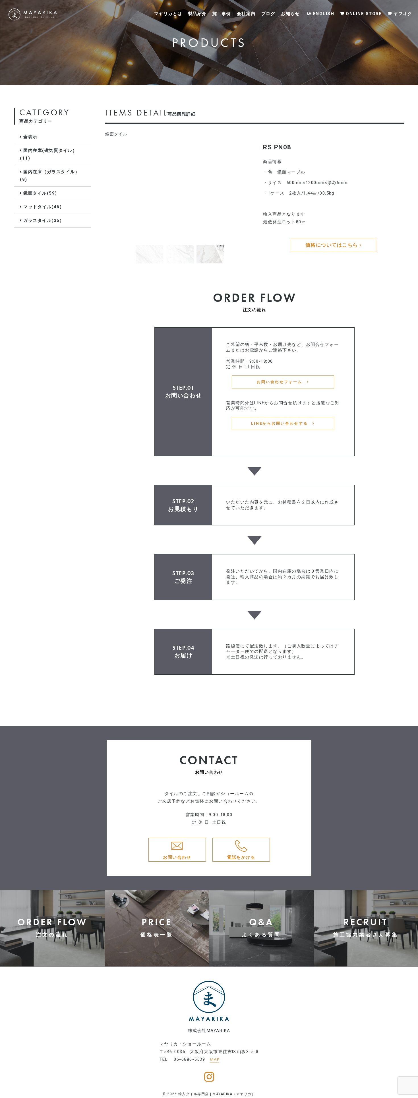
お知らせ (290, 13)
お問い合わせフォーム (282, 382)
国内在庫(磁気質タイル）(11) (48, 154)
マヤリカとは (168, 13)
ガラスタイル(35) (42, 220)
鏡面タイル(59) (39, 193)
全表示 (30, 136)
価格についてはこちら (332, 245)
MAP (215, 1059)
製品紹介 (197, 13)
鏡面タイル (116, 134)
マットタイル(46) (42, 206)
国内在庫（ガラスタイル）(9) (50, 175)
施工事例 (221, 13)
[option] (179, 192)
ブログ (268, 13)
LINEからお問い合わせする (282, 423)
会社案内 (246, 13)
